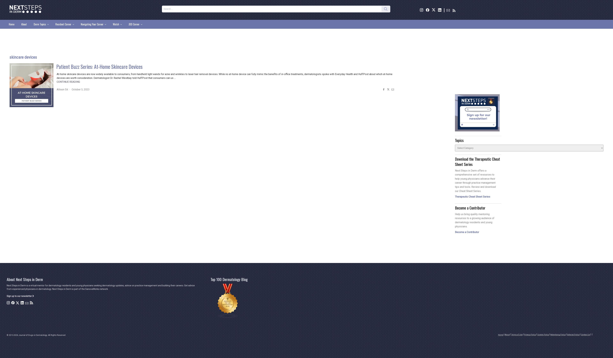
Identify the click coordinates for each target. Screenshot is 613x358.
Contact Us (585, 335)
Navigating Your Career (92, 24)
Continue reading (68, 81)
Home (11, 24)
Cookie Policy (543, 335)
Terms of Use (517, 335)
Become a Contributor (467, 232)
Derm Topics (40, 24)
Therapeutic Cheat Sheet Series (472, 196)
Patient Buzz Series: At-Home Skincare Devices (99, 66)
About (24, 24)
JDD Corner (134, 24)
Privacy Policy (530, 335)
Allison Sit (62, 89)
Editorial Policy (573, 335)
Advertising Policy (558, 335)
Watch (116, 24)
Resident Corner (63, 24)
